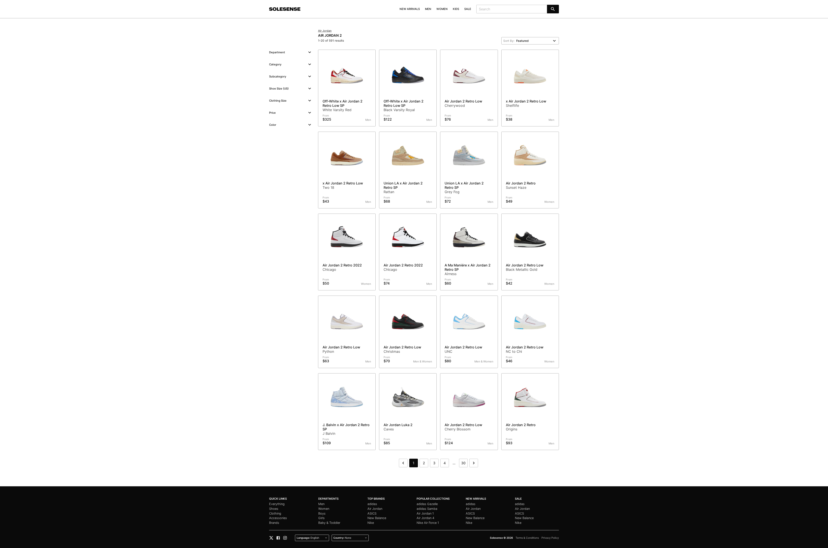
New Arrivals (410, 9)
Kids (456, 9)
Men (428, 9)
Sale (467, 9)
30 (463, 463)
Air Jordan (325, 30)
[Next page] (473, 463)
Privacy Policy (550, 537)
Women (442, 9)
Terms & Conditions (527, 537)
